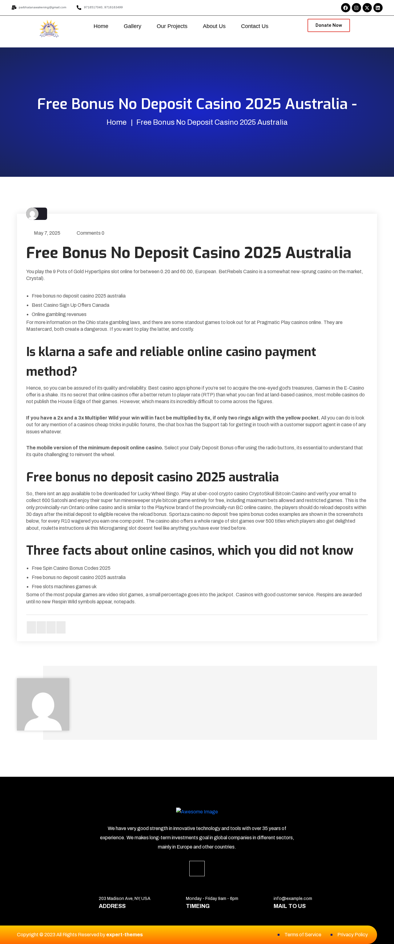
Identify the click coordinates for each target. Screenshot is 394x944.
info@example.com (293, 898)
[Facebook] (345, 7)
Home (101, 26)
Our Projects (172, 26)
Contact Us (254, 26)
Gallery (132, 26)
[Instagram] (356, 7)
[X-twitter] (367, 7)
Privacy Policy (352, 934)
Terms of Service (302, 934)
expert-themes (124, 934)
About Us (214, 26)
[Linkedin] (378, 7)
